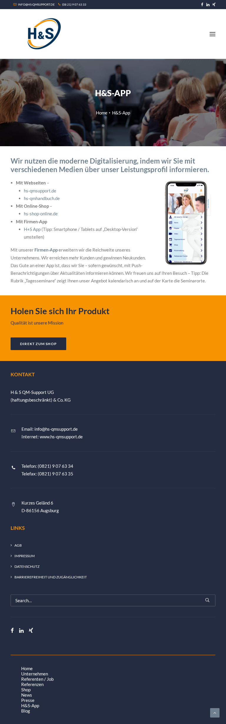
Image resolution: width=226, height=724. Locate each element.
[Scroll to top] (215, 712)
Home (101, 112)
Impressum (24, 556)
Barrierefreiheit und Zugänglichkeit (50, 577)
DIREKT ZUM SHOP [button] (38, 344)
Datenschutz (26, 566)
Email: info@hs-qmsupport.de (49, 429)
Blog (25, 710)
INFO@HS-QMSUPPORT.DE (36, 4)
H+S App (32, 229)
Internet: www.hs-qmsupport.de (52, 436)
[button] (202, 4)
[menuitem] (202, 4)
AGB (18, 545)
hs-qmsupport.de (40, 190)
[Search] (113, 600)
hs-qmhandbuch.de (42, 198)
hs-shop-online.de (41, 213)
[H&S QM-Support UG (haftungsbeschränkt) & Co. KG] (43, 34)
